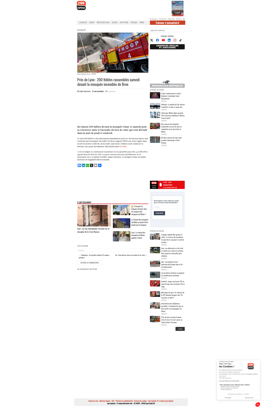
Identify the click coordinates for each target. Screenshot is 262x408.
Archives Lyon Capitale (166, 401)
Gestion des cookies (140, 401)
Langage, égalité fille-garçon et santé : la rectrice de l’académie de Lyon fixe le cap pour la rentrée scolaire (172, 238)
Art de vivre (124, 22)
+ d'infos (180, 329)
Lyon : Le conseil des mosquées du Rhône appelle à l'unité (138, 235)
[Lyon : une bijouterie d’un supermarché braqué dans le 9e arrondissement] (155, 264)
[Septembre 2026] (177, 8)
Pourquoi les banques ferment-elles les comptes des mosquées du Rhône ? (139, 210)
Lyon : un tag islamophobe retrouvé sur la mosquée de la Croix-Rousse (93, 230)
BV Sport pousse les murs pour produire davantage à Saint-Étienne (171, 140)
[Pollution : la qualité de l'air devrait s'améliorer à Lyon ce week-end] (155, 106)
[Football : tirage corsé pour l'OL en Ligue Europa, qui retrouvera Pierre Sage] (155, 283)
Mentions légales (105, 401)
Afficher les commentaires (89, 262)
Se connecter (153, 19)
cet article (122, 146)
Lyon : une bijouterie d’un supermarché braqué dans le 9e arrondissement (172, 264)
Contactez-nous (93, 401)
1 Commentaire (112, 91)
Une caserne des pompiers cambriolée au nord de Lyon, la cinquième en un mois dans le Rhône (171, 128)
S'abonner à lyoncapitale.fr (167, 22)
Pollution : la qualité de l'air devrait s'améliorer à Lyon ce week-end (173, 105)
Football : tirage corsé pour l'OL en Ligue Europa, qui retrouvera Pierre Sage (173, 284)
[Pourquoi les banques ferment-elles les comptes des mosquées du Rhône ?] (121, 214)
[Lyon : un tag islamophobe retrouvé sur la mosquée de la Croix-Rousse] (94, 225)
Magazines (171, 19)
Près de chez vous (103, 22)
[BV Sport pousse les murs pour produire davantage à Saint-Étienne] (155, 139)
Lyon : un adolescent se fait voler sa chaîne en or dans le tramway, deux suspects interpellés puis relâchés (172, 252)
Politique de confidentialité (124, 401)
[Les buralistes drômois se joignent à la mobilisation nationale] (155, 275)
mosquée (81, 250)
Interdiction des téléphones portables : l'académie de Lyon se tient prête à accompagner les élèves (172, 307)
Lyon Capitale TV (153, 401)
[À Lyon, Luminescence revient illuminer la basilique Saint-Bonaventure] (155, 95)
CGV (113, 401)
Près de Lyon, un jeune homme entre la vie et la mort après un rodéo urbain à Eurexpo (171, 320)
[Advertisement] (113, 109)
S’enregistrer (163, 19)
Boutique (178, 19)
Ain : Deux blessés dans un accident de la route (130, 255)
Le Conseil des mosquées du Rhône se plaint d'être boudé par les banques (139, 222)
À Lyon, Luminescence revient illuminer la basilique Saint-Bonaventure (171, 96)
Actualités (83, 22)
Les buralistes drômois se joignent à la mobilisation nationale (172, 274)
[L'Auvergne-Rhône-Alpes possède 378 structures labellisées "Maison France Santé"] (155, 115)
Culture (114, 22)
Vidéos (142, 22)
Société (91, 22)
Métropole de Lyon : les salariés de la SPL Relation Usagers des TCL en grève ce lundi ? (172, 295)
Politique (134, 22)
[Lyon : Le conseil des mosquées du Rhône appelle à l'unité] (121, 240)
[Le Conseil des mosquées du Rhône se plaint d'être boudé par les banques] (121, 227)
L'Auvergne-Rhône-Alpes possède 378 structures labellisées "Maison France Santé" (173, 115)
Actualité (86, 246)
